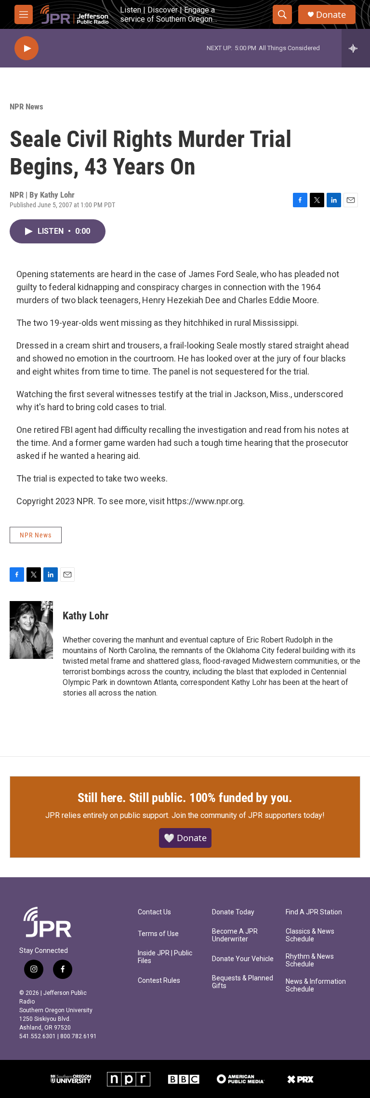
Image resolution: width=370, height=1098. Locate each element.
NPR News (26, 106)
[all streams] (356, 48)
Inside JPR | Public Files (165, 957)
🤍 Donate (185, 838)
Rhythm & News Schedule (310, 960)
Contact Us (154, 912)
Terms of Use (158, 933)
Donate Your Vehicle (243, 959)
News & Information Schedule (316, 985)
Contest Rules (159, 980)
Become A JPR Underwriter (235, 935)
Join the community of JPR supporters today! (248, 815)
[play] (26, 48)
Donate (331, 15)
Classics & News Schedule (310, 935)
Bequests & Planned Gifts (242, 982)
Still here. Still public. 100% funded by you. (185, 797)
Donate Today (233, 912)
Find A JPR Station (314, 912)
